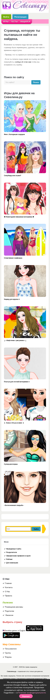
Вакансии (9, 615)
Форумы (8, 657)
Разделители (11, 552)
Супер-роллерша (11, 464)
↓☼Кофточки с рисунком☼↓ (15, 340)
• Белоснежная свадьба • (14, 505)
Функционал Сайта (13, 549)
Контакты (9, 587)
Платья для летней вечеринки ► (17, 381)
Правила (8, 596)
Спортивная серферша (13, 258)
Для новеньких (12, 563)
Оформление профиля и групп (18, 556)
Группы (8, 653)
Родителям (9, 611)
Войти (6, 16)
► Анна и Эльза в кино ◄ (14, 423)
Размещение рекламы (14, 607)
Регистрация (20, 16)
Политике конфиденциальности (32, 693)
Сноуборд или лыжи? (12, 175)
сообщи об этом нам (23, 62)
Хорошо (26, 696)
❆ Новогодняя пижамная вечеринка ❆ (19, 217)
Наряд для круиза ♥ (12, 299)
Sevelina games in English (15, 631)
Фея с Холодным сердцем (14, 134)
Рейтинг (9, 559)
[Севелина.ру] (25, 11)
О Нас (7, 592)
